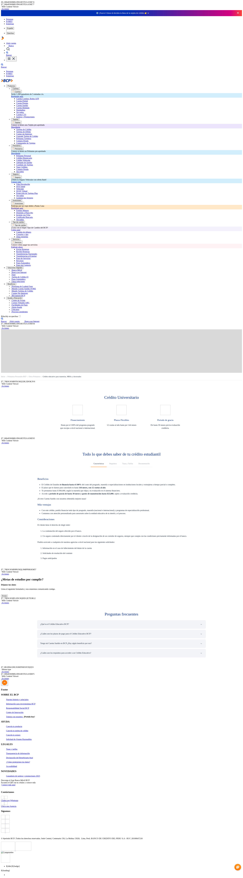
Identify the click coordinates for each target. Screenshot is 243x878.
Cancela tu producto (14, 726)
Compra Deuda (22, 141)
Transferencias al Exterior (26, 256)
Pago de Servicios (23, 258)
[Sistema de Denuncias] (8, 850)
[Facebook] (121, 817)
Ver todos (20, 112)
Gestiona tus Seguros (24, 198)
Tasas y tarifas (11, 749)
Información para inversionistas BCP (20, 704)
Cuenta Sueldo (22, 105)
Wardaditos (20, 110)
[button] (5, 9)
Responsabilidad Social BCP (17, 708)
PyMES (9, 21)
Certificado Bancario (24, 217)
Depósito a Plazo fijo (24, 213)
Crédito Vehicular (23, 160)
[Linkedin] (121, 831)
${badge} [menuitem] (13, 866)
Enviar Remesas (22, 249)
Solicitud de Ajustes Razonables (19, 739)
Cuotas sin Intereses (24, 134)
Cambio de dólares (23, 232)
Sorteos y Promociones (25, 117)
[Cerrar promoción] (237, 13)
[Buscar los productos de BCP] (8, 50)
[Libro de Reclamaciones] (23, 850)
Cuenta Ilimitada (22, 108)
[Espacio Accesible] (5, 862)
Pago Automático (23, 263)
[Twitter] (121, 821)
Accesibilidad (11, 766)
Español (10, 28)
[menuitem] (124, 875)
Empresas (10, 24)
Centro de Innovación (14, 712)
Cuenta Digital (22, 101)
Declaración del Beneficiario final (19, 758)
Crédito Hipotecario (24, 158)
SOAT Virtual (21, 191)
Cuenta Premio (22, 103)
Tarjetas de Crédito (23, 129)
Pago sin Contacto (23, 265)
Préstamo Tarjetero (23, 139)
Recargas (20, 261)
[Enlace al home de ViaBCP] (2, 39)
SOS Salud (20, 186)
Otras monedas (22, 237)
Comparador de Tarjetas (25, 143)
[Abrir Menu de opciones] (11, 58)
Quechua (10, 33)
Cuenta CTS (21, 115)
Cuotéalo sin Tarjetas (24, 165)
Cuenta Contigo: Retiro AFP (27, 99)
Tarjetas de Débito (23, 132)
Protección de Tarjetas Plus (27, 193)
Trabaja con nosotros (14, 717)
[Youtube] (121, 826)
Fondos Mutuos (22, 210)
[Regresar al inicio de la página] (4, 683)
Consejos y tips (22, 234)
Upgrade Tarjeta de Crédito (27, 136)
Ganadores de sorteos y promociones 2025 (23, 776)
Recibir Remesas (23, 252)
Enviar (4, 596)
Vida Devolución (23, 184)
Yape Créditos (21, 167)
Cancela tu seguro (13, 735)
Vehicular (20, 189)
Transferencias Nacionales (26, 254)
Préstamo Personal (23, 156)
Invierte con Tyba (23, 215)
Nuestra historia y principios (17, 699)
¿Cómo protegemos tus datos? (18, 762)
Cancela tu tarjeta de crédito (17, 731)
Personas (9, 19)
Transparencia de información (18, 753)
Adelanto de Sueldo (24, 162)
